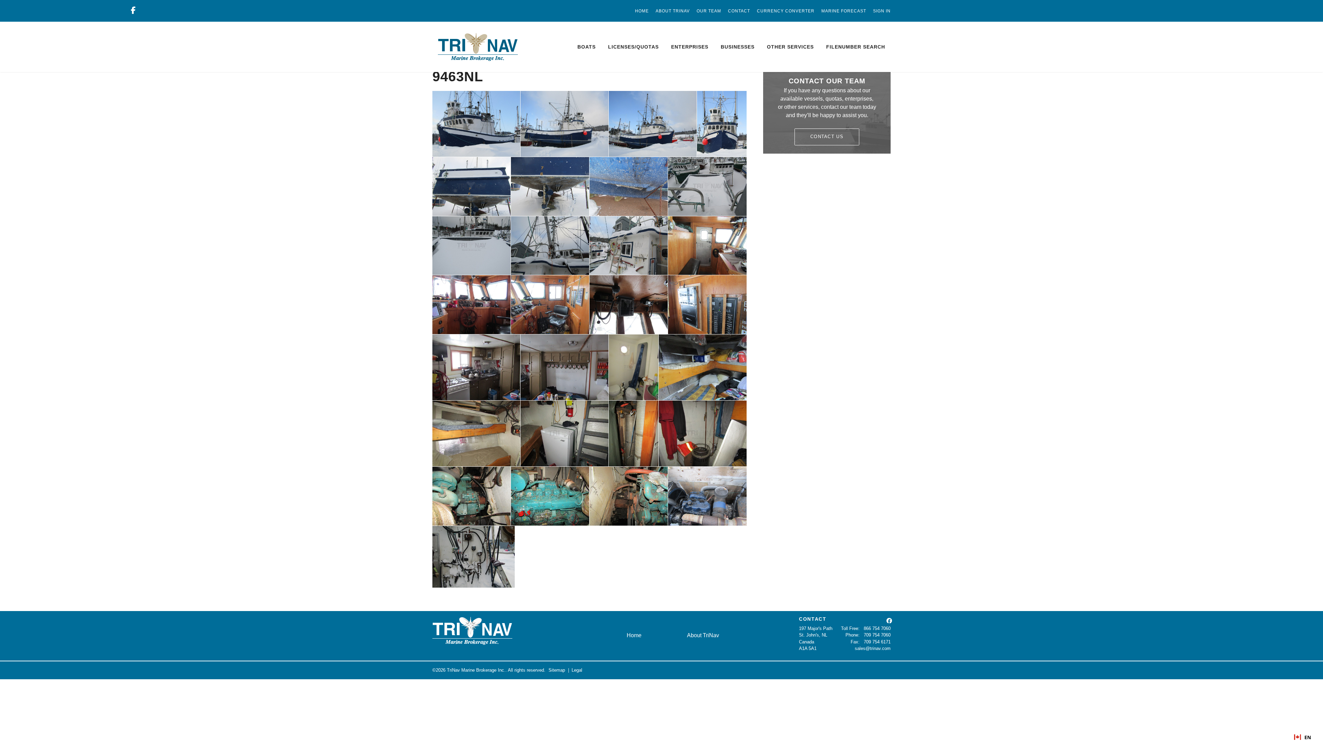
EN (1307, 737)
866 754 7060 (877, 628)
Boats (586, 47)
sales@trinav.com (873, 648)
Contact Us (826, 136)
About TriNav (673, 11)
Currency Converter (785, 11)
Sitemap (556, 670)
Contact (739, 11)
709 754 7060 (877, 635)
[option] (1302, 737)
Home (642, 11)
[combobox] (1302, 737)
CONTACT (813, 619)
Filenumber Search (855, 47)
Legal (577, 670)
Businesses (738, 47)
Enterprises (689, 47)
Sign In (882, 11)
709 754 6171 (877, 641)
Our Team (709, 11)
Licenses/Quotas (633, 47)
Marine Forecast (843, 11)
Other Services (790, 47)
